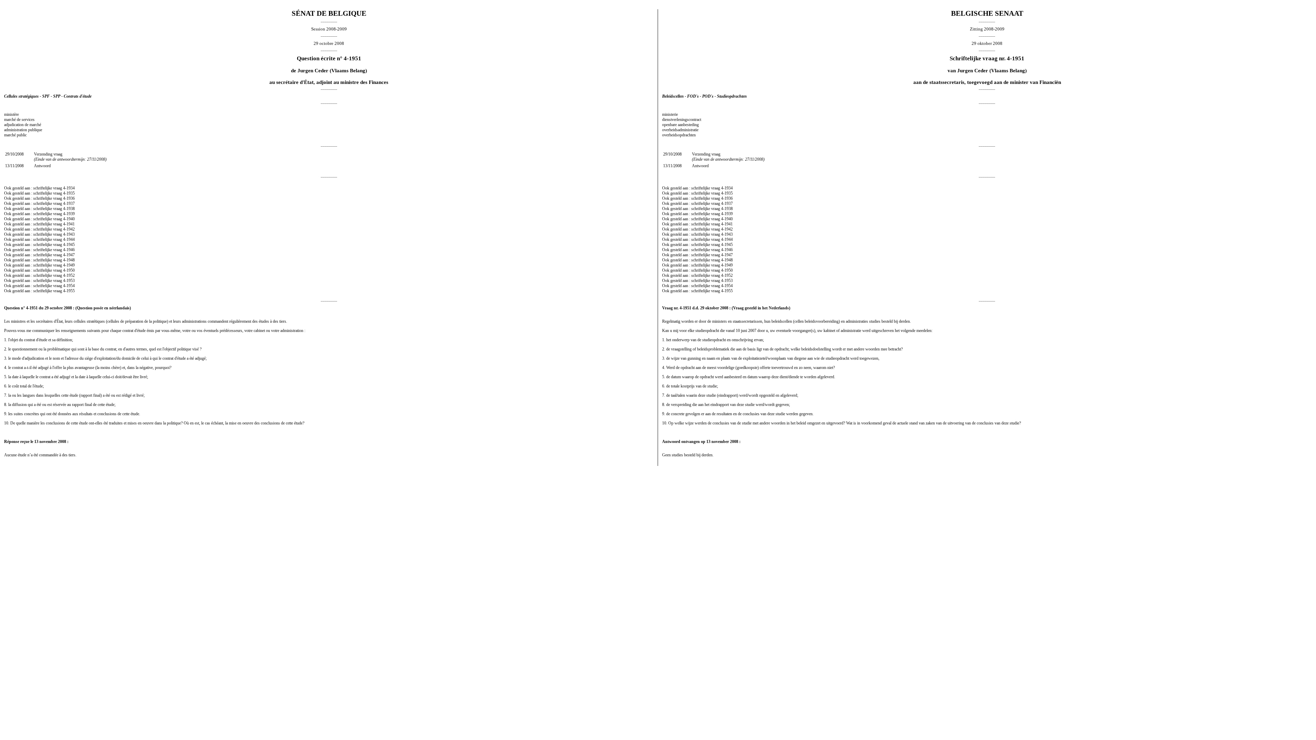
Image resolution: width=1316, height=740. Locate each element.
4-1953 (69, 280)
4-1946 (69, 249)
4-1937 (69, 203)
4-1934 (69, 188)
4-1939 (69, 213)
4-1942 (69, 229)
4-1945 (69, 244)
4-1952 (69, 275)
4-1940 (69, 219)
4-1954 (69, 285)
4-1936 (69, 198)
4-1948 (69, 260)
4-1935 (69, 193)
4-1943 (69, 234)
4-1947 (69, 254)
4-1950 (69, 270)
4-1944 (69, 239)
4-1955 (69, 290)
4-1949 (69, 265)
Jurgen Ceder (312, 70)
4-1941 (69, 224)
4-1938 (69, 208)
